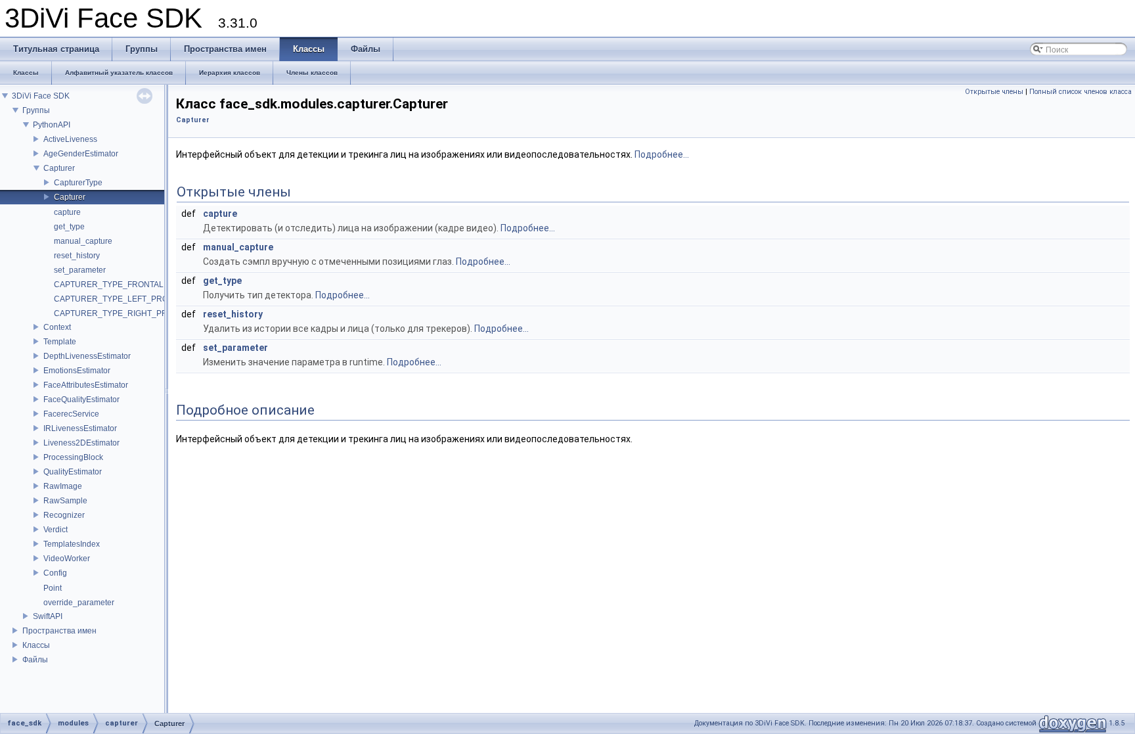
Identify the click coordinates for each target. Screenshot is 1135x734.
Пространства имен (59, 630)
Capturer (59, 168)
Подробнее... (661, 154)
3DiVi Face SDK (41, 96)
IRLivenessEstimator (80, 428)
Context (57, 327)
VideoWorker (66, 558)
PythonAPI (51, 124)
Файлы (35, 659)
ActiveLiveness (70, 139)
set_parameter (80, 270)
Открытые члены (994, 91)
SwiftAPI (47, 616)
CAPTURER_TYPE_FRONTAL (109, 284)
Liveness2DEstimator (81, 442)
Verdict (55, 529)
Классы (36, 645)
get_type (69, 226)
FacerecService (71, 414)
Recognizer (64, 515)
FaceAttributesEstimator (85, 385)
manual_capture (83, 241)
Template (59, 341)
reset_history (77, 255)
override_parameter (78, 602)
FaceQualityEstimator (81, 399)
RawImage (62, 486)
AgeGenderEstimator (80, 153)
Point (52, 588)
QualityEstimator (72, 471)
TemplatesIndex (71, 544)
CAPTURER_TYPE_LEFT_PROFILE (119, 299)
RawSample (65, 500)
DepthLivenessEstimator (87, 356)
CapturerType (78, 182)
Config (55, 573)
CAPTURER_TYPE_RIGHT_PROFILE (122, 313)
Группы (36, 110)
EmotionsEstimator (76, 370)
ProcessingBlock (73, 457)
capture (67, 212)
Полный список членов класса (1080, 91)
